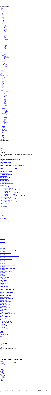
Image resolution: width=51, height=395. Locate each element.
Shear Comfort (3, 22)
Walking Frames (5, 49)
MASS (3, 135)
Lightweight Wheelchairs (6, 56)
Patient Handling (2, 150)
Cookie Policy (2, 393)
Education (2, 70)
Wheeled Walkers (6, 48)
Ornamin (3, 20)
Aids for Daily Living (4, 47)
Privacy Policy (2, 392)
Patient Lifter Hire (4, 63)
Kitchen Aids (5, 53)
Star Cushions (6, 44)
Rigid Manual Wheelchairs (6, 57)
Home (1, 149)
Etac (2, 16)
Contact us (3, 12)
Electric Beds (5, 28)
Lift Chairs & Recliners (6, 45)
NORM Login (2, 370)
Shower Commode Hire (4, 64)
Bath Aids (4, 38)
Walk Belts (5, 34)
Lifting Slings (5, 37)
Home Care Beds (5, 29)
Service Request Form (3, 364)
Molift (3, 18)
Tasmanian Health (4, 69)
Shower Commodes (5, 40)
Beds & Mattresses (4, 24)
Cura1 (3, 15)
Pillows (4, 27)
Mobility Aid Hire (4, 62)
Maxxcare (3, 17)
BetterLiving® (3, 14)
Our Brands (3, 11)
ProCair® (3, 21)
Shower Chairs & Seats (6, 39)
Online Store (4, 8)
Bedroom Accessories (6, 31)
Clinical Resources (3, 373)
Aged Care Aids (5, 51)
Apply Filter (1, 157)
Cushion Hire (3, 126)
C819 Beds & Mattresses (4, 66)
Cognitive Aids (5, 54)
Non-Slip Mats (3, 108)
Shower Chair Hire (4, 59)
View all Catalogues (2, 332)
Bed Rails (4, 30)
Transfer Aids (5, 99)
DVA (2, 67)
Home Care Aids (5, 52)
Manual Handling (5, 32)
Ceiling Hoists (5, 36)
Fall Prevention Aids (5, 117)
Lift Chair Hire (3, 60)
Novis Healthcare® (4, 19)
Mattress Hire (3, 61)
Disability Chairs (5, 46)
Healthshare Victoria (4, 68)
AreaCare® (3, 13)
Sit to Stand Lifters (5, 35)
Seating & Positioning (4, 42)
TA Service (3, 23)
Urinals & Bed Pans (5, 41)
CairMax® (3, 81)
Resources (2, 7)
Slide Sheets (5, 33)
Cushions (4, 43)
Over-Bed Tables (5, 26)
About (1, 10)
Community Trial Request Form (4, 365)
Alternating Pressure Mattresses (6, 25)
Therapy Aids (5, 50)
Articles (2, 372)
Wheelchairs (3, 55)
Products (2, 90)
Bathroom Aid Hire (4, 58)
